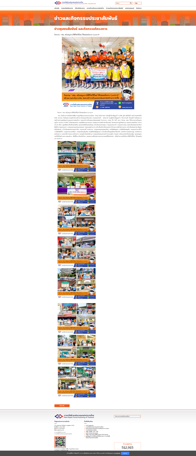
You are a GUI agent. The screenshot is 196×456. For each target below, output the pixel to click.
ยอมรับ (125, 453)
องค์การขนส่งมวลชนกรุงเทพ (92, 433)
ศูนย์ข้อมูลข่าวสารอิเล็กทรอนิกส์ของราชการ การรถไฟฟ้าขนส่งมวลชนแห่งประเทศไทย (98, 437)
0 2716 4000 (62, 427)
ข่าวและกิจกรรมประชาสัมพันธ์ (114, 8)
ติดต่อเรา (139, 8)
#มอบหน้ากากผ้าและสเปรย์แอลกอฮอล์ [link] (90, 120)
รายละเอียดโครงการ (67, 8)
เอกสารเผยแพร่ (129, 8)
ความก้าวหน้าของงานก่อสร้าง (95, 8)
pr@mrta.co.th (60, 430)
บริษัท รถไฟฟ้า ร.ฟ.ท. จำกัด (92, 432)
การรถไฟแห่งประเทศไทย (91, 430)
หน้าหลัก (56, 8)
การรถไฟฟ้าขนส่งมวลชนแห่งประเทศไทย (94, 427)
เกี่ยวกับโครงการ (80, 8)
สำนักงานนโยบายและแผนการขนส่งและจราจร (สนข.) (97, 429)
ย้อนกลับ (62, 406)
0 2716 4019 (61, 429)
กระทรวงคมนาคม (89, 426)
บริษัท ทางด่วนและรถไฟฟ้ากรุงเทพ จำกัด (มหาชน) (97, 435)
